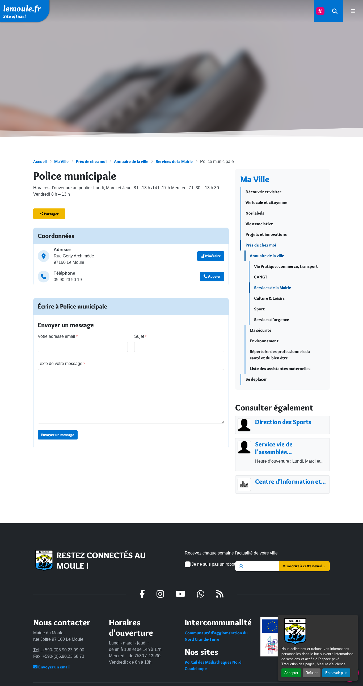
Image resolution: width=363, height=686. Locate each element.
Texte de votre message (61, 363)
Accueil (40, 161)
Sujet (140, 336)
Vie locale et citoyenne (266, 202)
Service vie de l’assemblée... (274, 448)
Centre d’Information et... (290, 481)
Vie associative (259, 223)
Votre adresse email (58, 336)
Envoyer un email (53, 666)
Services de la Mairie (174, 161)
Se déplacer (256, 379)
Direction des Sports (283, 422)
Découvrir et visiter (263, 191)
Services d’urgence (271, 319)
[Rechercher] (335, 11)
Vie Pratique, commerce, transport (286, 266)
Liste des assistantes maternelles (280, 368)
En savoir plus (336, 673)
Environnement (264, 340)
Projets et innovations (266, 234)
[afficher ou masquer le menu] (353, 11)
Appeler (214, 276)
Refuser (312, 673)
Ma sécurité (260, 330)
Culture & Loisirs (269, 298)
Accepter (291, 673)
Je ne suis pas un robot (213, 564)
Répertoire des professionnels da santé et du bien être (280, 354)
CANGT (260, 277)
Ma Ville (61, 161)
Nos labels (255, 213)
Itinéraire (212, 255)
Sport (259, 308)
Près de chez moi (91, 161)
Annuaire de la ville (131, 161)
